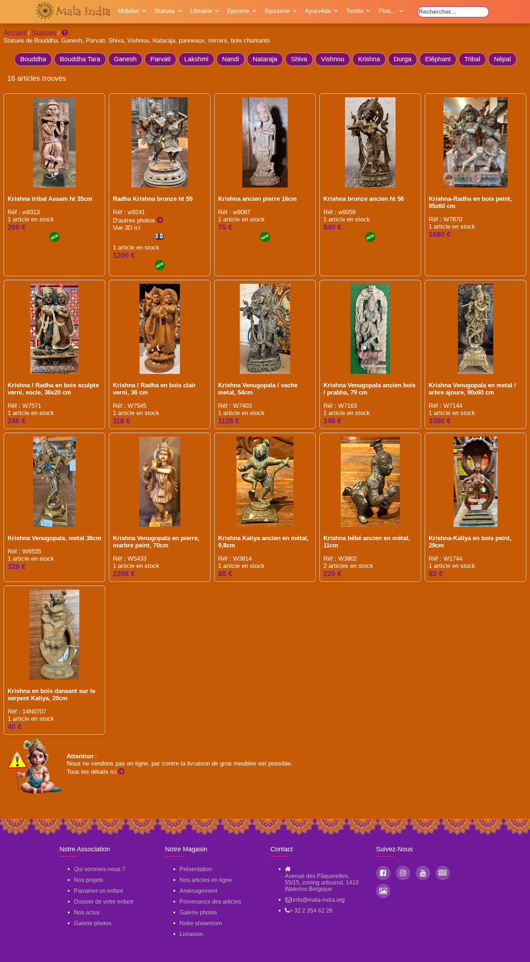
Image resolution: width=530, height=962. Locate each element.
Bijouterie (277, 11)
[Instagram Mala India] (403, 873)
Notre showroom (201, 923)
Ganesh (125, 59)
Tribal (472, 59)
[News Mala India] (443, 873)
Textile (354, 11)
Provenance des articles (210, 902)
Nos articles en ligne (206, 880)
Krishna (369, 59)
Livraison (191, 934)
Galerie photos (92, 923)
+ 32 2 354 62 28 (311, 911)
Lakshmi (196, 59)
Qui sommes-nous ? (99, 869)
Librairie (201, 11)
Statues (164, 11)
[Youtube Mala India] (423, 873)
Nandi (230, 59)
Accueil (15, 33)
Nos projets (88, 880)
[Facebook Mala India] (383, 873)
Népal (502, 59)
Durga (402, 59)
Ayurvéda (318, 11)
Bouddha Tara (80, 59)
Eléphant (438, 59)
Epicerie (238, 11)
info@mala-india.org (319, 900)
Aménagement (198, 891)
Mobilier (128, 11)
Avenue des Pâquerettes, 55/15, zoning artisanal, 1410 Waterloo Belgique (322, 882)
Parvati (160, 59)
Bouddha (33, 59)
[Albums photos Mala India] (383, 891)
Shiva (299, 59)
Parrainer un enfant (98, 891)
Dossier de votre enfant (103, 902)
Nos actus (87, 912)
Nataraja (265, 59)
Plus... (387, 11)
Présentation (196, 869)
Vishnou (332, 59)
